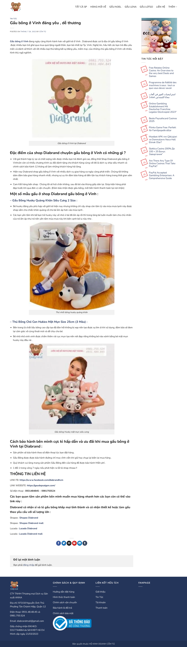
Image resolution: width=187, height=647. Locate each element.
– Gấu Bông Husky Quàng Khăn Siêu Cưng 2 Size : (43, 200)
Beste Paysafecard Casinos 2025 (163, 120)
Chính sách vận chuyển (65, 602)
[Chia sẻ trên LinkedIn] (79, 543)
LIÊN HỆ (160, 6)
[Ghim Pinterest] (74, 543)
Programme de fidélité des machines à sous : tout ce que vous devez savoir (162, 85)
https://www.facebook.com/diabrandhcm (41, 480)
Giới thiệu (100, 591)
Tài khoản (101, 602)
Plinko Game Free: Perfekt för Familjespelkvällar (162, 129)
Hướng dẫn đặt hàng (63, 591)
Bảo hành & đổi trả (62, 607)
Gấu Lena (131, 6)
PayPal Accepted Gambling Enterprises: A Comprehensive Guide (161, 175)
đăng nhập (28, 565)
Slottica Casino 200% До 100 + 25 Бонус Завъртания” (162, 151)
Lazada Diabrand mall (30, 533)
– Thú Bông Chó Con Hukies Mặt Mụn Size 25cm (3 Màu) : (48, 322)
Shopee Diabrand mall (31, 523)
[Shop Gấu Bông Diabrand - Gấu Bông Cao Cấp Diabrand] (15, 7)
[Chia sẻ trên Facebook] (58, 543)
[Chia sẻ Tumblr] (84, 543)
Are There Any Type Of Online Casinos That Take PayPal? (162, 163)
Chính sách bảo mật (63, 613)
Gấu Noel (115, 6)
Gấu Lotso (146, 6)
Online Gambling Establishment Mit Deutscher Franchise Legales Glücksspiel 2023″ (163, 108)
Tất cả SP (81, 6)
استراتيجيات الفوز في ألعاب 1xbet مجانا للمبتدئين (162, 96)
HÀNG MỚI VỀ (98, 6)
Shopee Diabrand (28, 517)
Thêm (171, 6)
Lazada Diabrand (28, 528)
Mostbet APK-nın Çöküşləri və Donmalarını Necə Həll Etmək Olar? (163, 139)
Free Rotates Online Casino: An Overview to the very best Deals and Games (161, 72)
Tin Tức (13, 19)
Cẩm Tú (42, 31)
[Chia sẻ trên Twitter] (63, 543)
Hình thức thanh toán (64, 597)
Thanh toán (101, 607)
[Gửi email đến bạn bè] (69, 543)
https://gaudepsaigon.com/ (41, 485)
